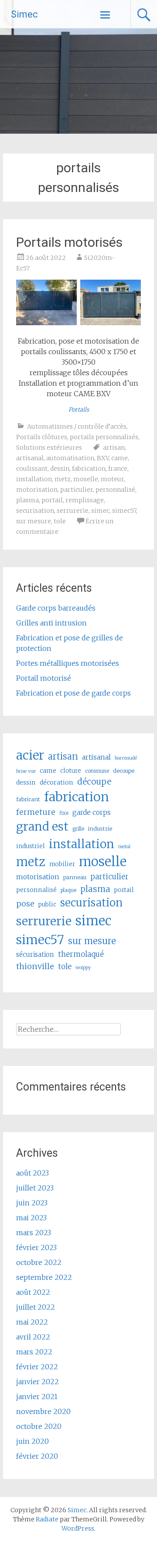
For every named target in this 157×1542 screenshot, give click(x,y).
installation (34, 479)
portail (52, 500)
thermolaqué (81, 954)
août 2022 (33, 1292)
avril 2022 (33, 1336)
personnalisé (115, 490)
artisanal (30, 458)
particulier (76, 490)
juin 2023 (32, 1202)
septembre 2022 (44, 1277)
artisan (114, 447)
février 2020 (37, 1456)
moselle (85, 479)
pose (25, 904)
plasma (27, 500)
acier (30, 755)
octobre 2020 (38, 1426)
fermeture (35, 812)
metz (63, 479)
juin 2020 (32, 1441)
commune (97, 771)
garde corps (91, 812)
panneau (74, 877)
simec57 (124, 511)
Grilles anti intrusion (51, 622)
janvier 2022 (37, 1381)
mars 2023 (33, 1232)
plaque (68, 890)
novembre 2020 (43, 1411)
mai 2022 (32, 1322)
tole (60, 521)
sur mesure (33, 521)
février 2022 (37, 1366)
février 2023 (36, 1247)
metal (124, 846)
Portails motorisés (69, 242)
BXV (103, 458)
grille (78, 829)
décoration (56, 782)
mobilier (62, 864)
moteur (112, 479)
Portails (78, 409)
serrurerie (73, 511)
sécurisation (35, 954)
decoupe (123, 770)
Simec (24, 14)
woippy (83, 967)
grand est (42, 826)
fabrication (89, 469)
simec (100, 511)
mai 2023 (31, 1217)
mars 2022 (34, 1351)
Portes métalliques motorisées (67, 663)
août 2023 (32, 1173)
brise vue (26, 771)
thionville (35, 966)
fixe (63, 813)
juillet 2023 (35, 1187)
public (47, 904)
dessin (59, 469)
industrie (100, 828)
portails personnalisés (104, 437)
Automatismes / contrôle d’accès (76, 426)
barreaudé (126, 758)
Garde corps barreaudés (56, 608)
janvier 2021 (37, 1396)
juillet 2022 (35, 1307)
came (119, 458)
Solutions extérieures (49, 447)
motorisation (37, 490)
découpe (94, 781)
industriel (30, 846)
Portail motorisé (43, 678)
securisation (35, 511)
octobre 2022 (38, 1262)
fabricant (28, 799)
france (117, 469)
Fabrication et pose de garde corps (73, 693)
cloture (70, 771)
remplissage (84, 500)
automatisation (70, 458)
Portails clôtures (41, 437)
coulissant (32, 469)
